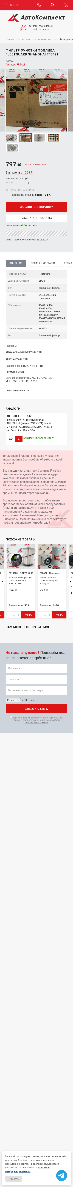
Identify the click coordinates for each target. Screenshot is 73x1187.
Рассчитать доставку (36, 218)
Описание (15, 263)
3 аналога (19, 172)
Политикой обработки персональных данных (43, 721)
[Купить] (19, 439)
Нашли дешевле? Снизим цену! (21, 225)
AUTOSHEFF (14, 416)
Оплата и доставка (43, 263)
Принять (14, 1178)
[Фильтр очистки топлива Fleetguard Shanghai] (36, 100)
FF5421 (29, 416)
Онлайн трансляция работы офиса (41, 28)
